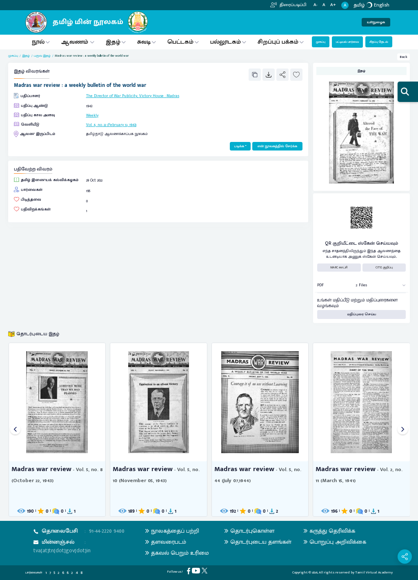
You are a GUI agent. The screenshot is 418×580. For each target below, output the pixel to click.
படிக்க (239, 146)
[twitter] (205, 570)
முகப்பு (320, 41)
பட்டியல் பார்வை (347, 41)
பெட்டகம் (180, 42)
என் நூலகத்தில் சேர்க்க (277, 146)
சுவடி (144, 42)
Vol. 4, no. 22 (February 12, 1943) (111, 125)
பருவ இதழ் (42, 55)
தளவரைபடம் (168, 542)
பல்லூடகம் (225, 42)
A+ (333, 5)
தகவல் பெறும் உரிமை (180, 553)
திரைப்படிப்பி (292, 5)
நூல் (38, 42)
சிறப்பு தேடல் (378, 41)
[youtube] (197, 570)
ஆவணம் (75, 42)
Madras (173, 96)
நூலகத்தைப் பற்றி (175, 531)
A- (316, 5)
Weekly (92, 115)
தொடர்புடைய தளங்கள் (260, 542)
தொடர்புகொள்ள (252, 531)
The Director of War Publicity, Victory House (125, 96)
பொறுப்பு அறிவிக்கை (337, 542)
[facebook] (189, 571)
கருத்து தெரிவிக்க (332, 531)
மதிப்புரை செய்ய (361, 314)
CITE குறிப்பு (384, 267)
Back (403, 57)
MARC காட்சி (339, 267)
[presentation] (15, 430)
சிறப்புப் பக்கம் (278, 42)
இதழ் (113, 42)
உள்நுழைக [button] (376, 22)
